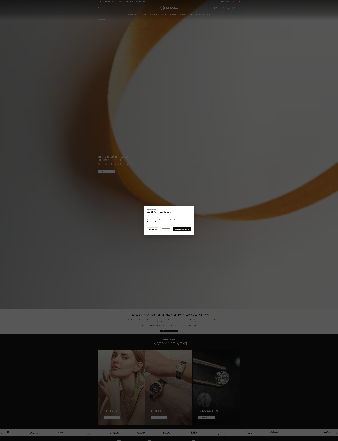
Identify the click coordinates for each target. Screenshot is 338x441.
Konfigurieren (153, 229)
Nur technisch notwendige (166, 229)
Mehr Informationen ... (153, 221)
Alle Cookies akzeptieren (182, 229)
